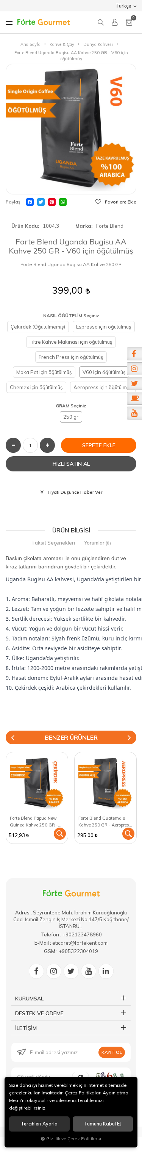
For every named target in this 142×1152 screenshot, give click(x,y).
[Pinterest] (51, 202)
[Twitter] (40, 202)
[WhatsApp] (62, 202)
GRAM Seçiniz (71, 406)
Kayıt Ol (111, 1052)
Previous (12, 737)
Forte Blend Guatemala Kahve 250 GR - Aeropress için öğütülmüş (104, 821)
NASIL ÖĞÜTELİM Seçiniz (71, 315)
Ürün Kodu (24, 226)
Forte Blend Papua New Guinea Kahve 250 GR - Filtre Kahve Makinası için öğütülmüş (35, 821)
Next (129, 737)
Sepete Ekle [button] (98, 445)
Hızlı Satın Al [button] (71, 463)
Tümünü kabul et (102, 1124)
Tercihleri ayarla (39, 1124)
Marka (83, 226)
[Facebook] (29, 202)
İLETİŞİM (26, 1028)
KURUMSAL (29, 998)
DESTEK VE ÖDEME (39, 1013)
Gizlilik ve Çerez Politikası (73, 1138)
